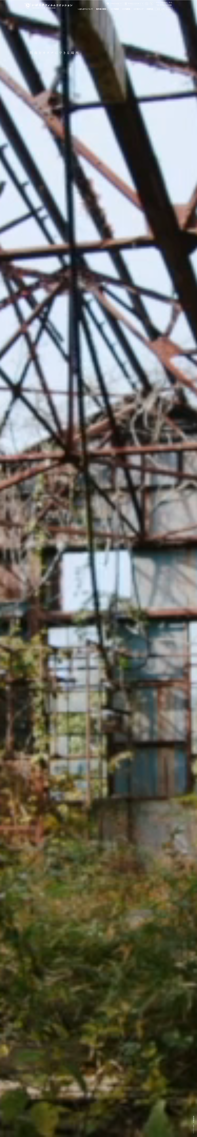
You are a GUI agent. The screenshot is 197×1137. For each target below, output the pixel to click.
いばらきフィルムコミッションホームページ (48, 6)
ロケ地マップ (138, 9)
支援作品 (150, 9)
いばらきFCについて (85, 9)
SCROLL (193, 1125)
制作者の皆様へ (101, 9)
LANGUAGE (114, 4)
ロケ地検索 (115, 9)
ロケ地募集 (126, 9)
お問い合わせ (166, 9)
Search (146, 3)
